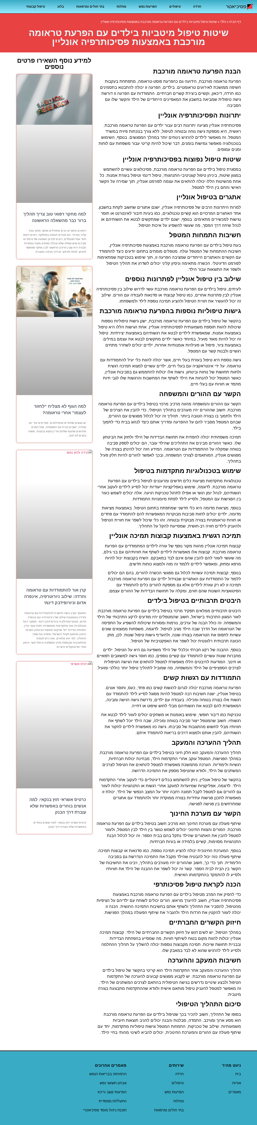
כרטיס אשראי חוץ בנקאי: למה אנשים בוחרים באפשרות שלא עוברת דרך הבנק (57, 805)
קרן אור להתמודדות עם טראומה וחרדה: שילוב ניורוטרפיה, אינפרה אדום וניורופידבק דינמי (55, 596)
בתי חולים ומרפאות (90, 6)
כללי (223, 22)
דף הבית (235, 22)
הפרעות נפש (148, 6)
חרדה (197, 6)
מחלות (121, 6)
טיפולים (175, 6)
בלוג (60, 6)
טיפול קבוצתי (35, 6)
